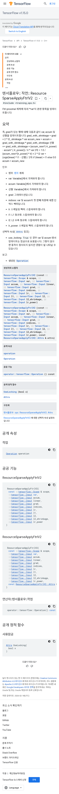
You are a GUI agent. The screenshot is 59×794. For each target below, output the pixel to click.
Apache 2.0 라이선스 (13, 684)
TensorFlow (7, 41)
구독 (34, 779)
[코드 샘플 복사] (54, 449)
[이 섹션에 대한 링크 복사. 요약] (12, 124)
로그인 (52, 3)
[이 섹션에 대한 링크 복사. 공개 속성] (21, 434)
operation (9, 353)
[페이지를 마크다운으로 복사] (45, 98)
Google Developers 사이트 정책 (20, 687)
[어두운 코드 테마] (49, 449)
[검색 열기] (45, 3)
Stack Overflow (9, 753)
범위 (16, 173)
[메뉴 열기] (5, 3)
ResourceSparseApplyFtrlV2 (19, 275)
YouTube (6, 730)
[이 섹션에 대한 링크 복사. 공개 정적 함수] (28, 625)
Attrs (19, 231)
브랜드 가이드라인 (10, 757)
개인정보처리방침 (17, 773)
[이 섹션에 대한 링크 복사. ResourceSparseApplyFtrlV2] (45, 478)
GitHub (5, 720)
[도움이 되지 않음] (24, 47)
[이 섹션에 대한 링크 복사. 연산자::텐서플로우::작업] (36, 599)
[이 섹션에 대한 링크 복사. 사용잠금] (17, 634)
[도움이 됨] (20, 47)
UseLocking (10, 391)
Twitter (5, 725)
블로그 (5, 710)
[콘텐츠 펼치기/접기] (21, 54)
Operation (22, 260)
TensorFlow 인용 (10, 762)
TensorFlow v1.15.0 (15, 13)
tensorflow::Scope (15, 278)
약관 (4, 773)
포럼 (4, 715)
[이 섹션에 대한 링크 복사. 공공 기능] (21, 469)
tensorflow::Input (14, 281)
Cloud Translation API (23, 27)
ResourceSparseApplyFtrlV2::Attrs (24, 338)
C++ (45, 41)
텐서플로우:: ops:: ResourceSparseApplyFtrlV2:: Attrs (28, 412)
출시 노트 (6, 748)
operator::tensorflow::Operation (23, 374)
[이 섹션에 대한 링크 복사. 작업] (12, 443)
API (17, 41)
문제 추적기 (7, 743)
